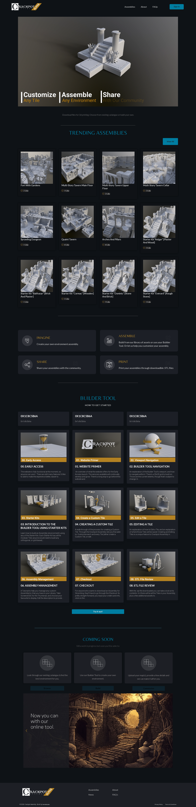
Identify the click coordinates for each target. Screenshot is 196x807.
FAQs (155, 7)
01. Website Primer (88, 466)
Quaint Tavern (68, 239)
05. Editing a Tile (141, 524)
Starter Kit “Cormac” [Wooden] (77, 293)
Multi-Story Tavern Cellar (156, 185)
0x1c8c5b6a (29, 416)
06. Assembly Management (39, 585)
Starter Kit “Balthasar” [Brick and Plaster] (35, 295)
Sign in (177, 6)
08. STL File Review (142, 585)
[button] (98, 611)
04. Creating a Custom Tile (94, 524)
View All (170, 141)
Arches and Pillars (111, 239)
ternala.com (46, 804)
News (91, 794)
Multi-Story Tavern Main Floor (77, 185)
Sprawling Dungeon (31, 239)
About (144, 7)
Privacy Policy (159, 804)
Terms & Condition (170, 804)
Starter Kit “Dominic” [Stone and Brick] (116, 295)
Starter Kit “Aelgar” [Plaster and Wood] (157, 241)
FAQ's (115, 794)
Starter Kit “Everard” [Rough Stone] (158, 295)
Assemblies (130, 7)
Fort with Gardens (30, 185)
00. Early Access (32, 466)
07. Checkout (84, 585)
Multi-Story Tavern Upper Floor (115, 187)
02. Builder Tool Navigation (149, 466)
